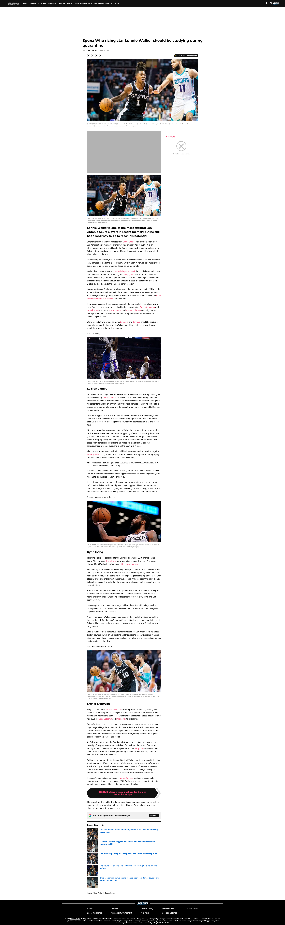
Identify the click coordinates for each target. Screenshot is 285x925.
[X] (271, 3)
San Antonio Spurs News (104, 893)
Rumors (32, 3)
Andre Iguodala (94, 454)
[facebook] (266, 3)
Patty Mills (139, 748)
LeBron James (109, 397)
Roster (69, 3)
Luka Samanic (115, 310)
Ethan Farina (91, 50)
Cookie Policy (192, 909)
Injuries (62, 3)
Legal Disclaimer (94, 913)
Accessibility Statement (121, 913)
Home (89, 893)
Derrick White (93, 310)
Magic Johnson (126, 778)
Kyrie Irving (111, 561)
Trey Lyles (128, 274)
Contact (114, 909)
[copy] (100, 55)
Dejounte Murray (147, 307)
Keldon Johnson (133, 310)
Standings (52, 3)
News (25, 3)
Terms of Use (168, 909)
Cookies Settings (169, 913)
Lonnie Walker (129, 242)
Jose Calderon (105, 719)
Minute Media (75, 919)
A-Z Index (145, 913)
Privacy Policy (147, 909)
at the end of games (129, 564)
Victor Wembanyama (83, 3)
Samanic (124, 322)
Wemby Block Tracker (103, 3)
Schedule (42, 3)
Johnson (136, 322)
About (89, 909)
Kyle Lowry (121, 719)
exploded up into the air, (125, 271)
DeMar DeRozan (113, 709)
